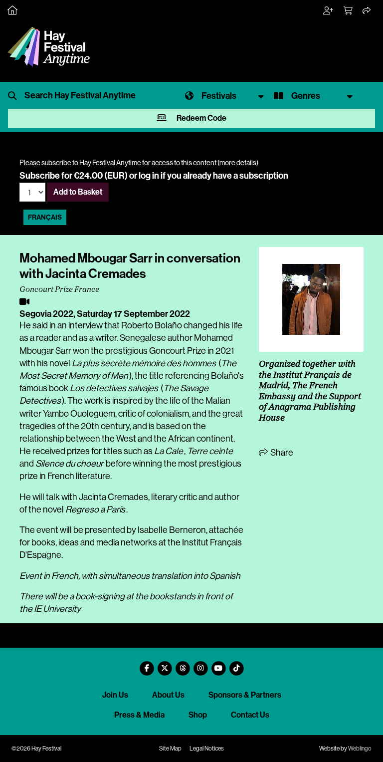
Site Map (170, 748)
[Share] (367, 11)
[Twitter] (165, 664)
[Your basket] (349, 11)
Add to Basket (77, 192)
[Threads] (183, 664)
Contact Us (250, 715)
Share (281, 453)
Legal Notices (207, 748)
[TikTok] (236, 664)
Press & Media (139, 715)
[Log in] (328, 11)
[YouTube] (218, 664)
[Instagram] (200, 664)
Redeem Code (200, 118)
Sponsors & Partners (244, 695)
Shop (198, 715)
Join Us (115, 695)
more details (237, 163)
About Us (168, 695)
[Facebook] (147, 664)
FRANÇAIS (45, 217)
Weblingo (360, 748)
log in (149, 175)
